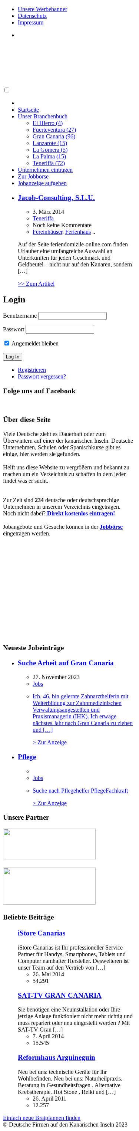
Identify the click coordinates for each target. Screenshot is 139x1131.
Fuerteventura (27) (54, 130)
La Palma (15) (49, 156)
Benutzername (20, 315)
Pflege (27, 757)
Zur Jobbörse (33, 176)
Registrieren (32, 370)
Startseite (28, 109)
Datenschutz (32, 16)
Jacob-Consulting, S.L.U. (56, 197)
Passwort (13, 329)
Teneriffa (43, 218)
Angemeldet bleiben (34, 343)
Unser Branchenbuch (42, 116)
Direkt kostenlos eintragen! (81, 513)
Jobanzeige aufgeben (42, 183)
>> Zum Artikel (36, 284)
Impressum (30, 22)
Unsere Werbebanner (42, 9)
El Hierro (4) (48, 123)
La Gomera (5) (50, 150)
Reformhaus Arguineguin (56, 1057)
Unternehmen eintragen (45, 170)
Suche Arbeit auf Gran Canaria (66, 663)
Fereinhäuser (47, 232)
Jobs (38, 684)
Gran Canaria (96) (54, 136)
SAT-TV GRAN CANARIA (60, 995)
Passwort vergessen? (42, 376)
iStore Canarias (41, 933)
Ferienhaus (78, 232)
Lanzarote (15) (50, 143)
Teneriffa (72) (49, 163)
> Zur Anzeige (83, 719)
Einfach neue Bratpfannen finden (41, 1118)
